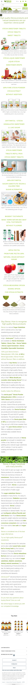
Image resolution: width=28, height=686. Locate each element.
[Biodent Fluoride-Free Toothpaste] (14, 234)
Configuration (14, 663)
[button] (20, 1)
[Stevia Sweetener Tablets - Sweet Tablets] (14, 43)
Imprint (3, 682)
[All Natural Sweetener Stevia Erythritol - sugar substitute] (14, 135)
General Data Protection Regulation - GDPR (15, 682)
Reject (14, 667)
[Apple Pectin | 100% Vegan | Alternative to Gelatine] (14, 268)
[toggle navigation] (1, 1)
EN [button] (17, 1)
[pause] (1, 15)
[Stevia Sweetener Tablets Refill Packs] (14, 165)
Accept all (14, 660)
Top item (14, 616)
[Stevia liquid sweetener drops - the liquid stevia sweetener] (14, 73)
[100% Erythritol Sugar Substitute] (14, 198)
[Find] (25, 4)
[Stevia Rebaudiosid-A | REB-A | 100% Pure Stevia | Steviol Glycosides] (14, 102)
